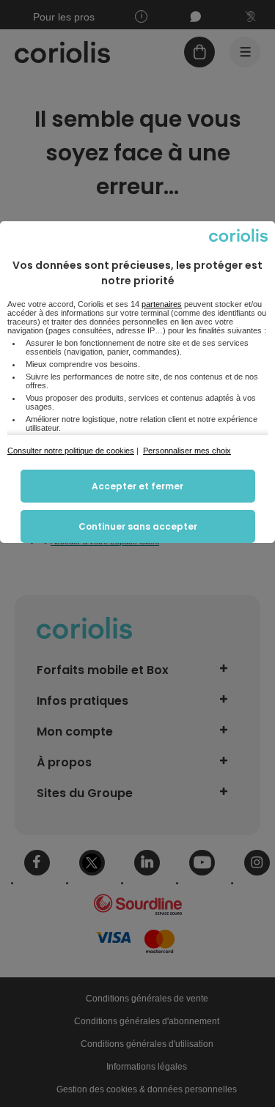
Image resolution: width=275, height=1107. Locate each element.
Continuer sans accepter (137, 526)
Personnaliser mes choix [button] (187, 450)
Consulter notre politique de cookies (70, 450)
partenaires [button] (162, 304)
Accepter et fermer (137, 486)
